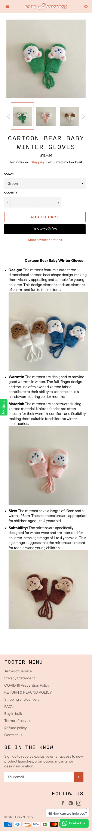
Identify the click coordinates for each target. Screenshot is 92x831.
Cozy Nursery (24, 817)
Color (8, 173)
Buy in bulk (13, 713)
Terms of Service (18, 671)
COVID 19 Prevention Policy (27, 685)
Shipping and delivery (22, 699)
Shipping (38, 162)
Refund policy (15, 728)
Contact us (13, 735)
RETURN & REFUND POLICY (28, 692)
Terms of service (17, 721)
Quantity (11, 192)
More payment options (45, 240)
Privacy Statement (19, 678)
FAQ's (8, 706)
